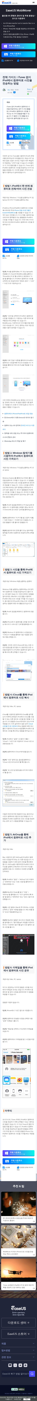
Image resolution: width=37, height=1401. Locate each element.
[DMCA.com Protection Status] (21, 1389)
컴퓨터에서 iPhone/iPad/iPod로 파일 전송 (18, 413)
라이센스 (18, 1393)
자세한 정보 (17, 1399)
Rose (29, 89)
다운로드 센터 (17, 1322)
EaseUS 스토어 (17, 1333)
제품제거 (30, 1393)
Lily (8, 90)
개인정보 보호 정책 (10, 1393)
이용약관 (24, 1393)
